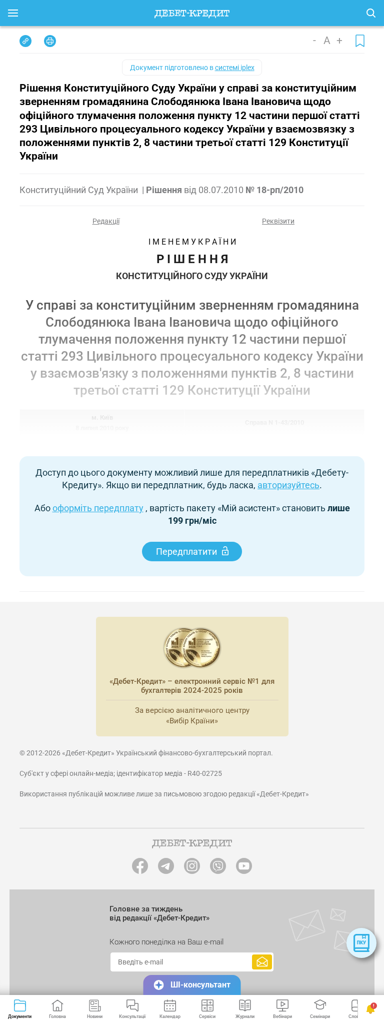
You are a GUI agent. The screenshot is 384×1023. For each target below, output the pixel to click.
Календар (170, 1016)
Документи (20, 1016)
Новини (94, 1016)
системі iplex (234, 68)
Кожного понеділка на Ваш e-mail (167, 941)
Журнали (245, 1016)
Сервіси (207, 1016)
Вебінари (282, 1016)
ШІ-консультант (200, 984)
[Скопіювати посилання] (26, 41)
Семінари (320, 1016)
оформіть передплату (98, 508)
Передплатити (186, 551)
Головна (57, 1016)
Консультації (132, 1016)
